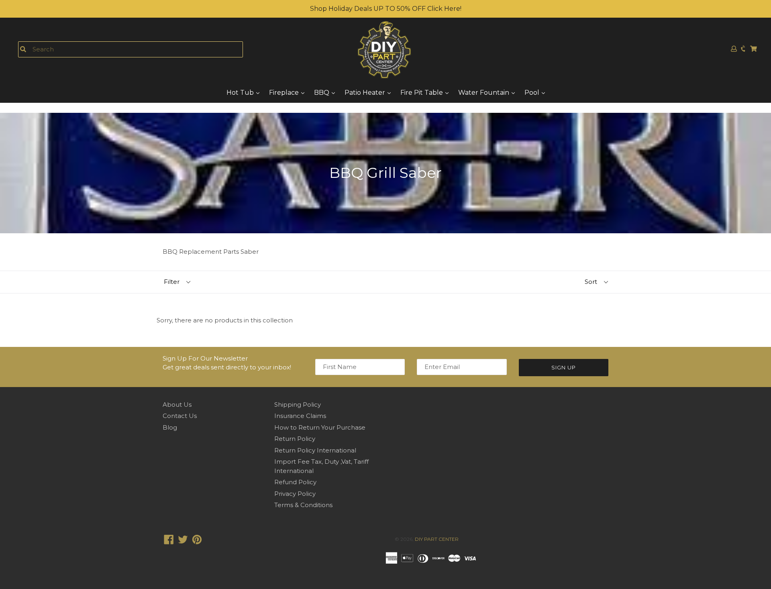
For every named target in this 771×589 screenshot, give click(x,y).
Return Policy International (315, 450)
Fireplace (284, 92)
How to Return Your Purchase (319, 427)
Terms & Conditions (303, 505)
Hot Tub (240, 92)
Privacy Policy (295, 493)
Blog (170, 427)
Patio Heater (366, 92)
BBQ (322, 92)
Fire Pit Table (422, 92)
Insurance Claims (300, 416)
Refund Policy (295, 482)
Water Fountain (484, 92)
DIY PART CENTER (437, 539)
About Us (177, 404)
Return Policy (294, 438)
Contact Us (180, 416)
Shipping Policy (297, 404)
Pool (532, 92)
